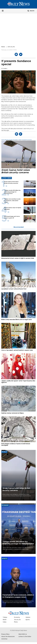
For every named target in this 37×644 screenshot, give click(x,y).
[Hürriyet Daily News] (18, 4)
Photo (16, 622)
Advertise (4, 639)
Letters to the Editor (24, 636)
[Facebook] (16, 54)
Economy (17, 617)
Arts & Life (11, 46)
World (4, 619)
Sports (28, 619)
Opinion (28, 617)
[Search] (28, 10)
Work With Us (22, 634)
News (3, 46)
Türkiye (5, 617)
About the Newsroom (8, 636)
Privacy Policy (5, 634)
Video (4, 622)
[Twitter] (20, 54)
